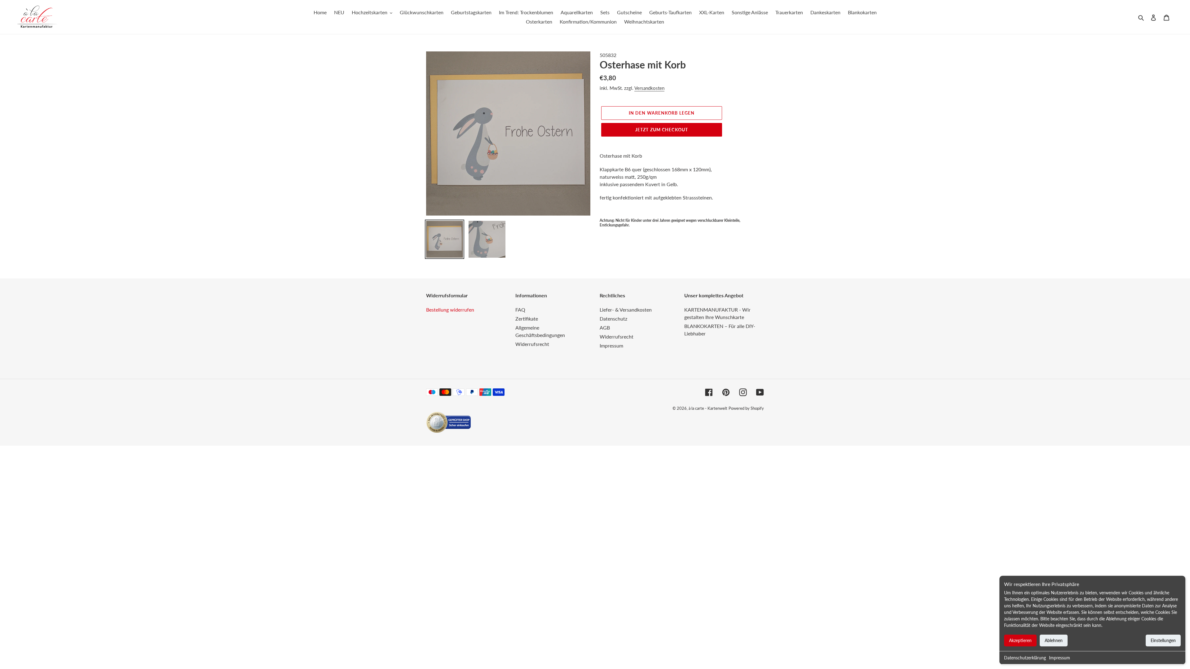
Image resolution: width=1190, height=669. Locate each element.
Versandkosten (649, 88)
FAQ (520, 310)
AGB (605, 327)
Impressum (1059, 657)
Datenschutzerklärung (1025, 657)
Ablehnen (1054, 640)
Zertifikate (526, 318)
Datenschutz (613, 318)
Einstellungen (1163, 640)
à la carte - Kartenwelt (708, 408)
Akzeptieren (1020, 640)
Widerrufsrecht (532, 344)
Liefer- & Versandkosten (626, 310)
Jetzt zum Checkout (661, 129)
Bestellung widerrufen (450, 310)
